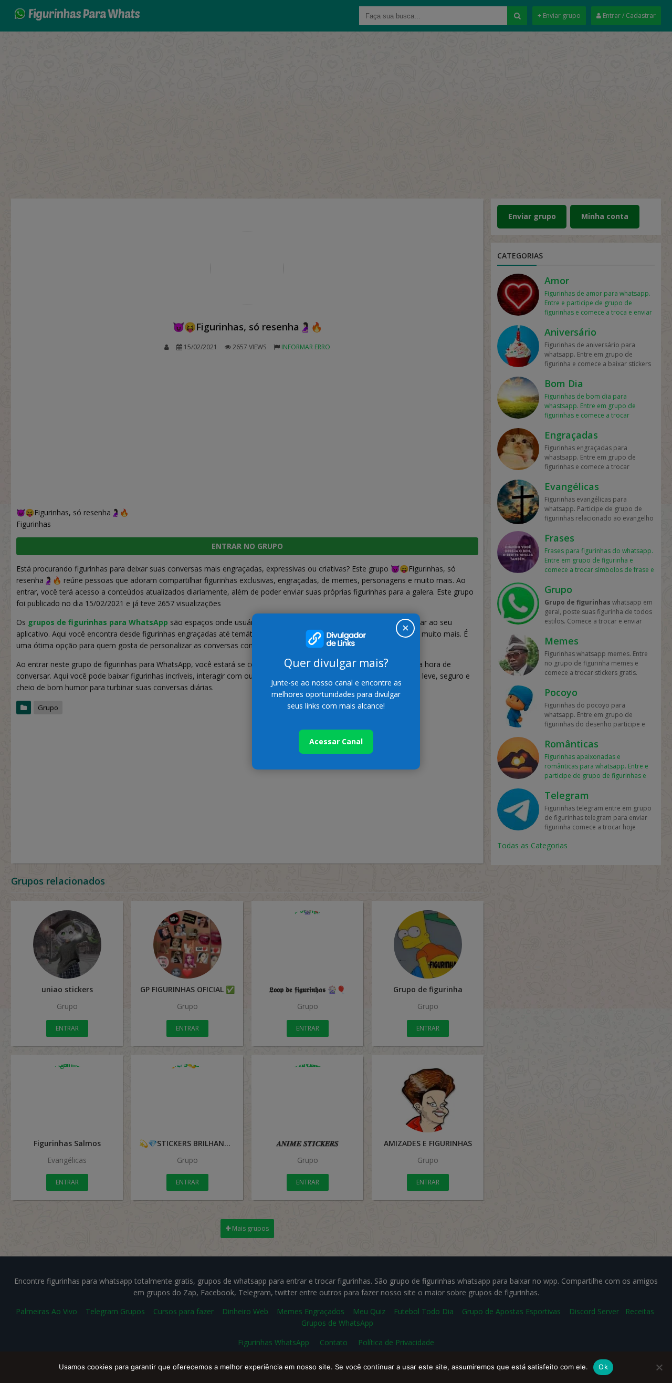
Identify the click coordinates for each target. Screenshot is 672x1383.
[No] (659, 1367)
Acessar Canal (336, 741)
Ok (603, 1367)
